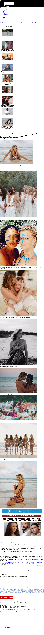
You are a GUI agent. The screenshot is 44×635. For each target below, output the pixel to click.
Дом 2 (36, 588)
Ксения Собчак (3, 590)
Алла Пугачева (23, 584)
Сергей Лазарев (3, 593)
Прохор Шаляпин (25, 592)
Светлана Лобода (40, 592)
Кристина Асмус (33, 589)
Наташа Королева (24, 591)
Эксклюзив (5, 9)
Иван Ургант (2, 589)
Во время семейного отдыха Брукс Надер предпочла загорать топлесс (7, 61)
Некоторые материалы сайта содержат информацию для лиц (23, 609)
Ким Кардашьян (27, 589)
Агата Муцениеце (3, 584)
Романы (4, 13)
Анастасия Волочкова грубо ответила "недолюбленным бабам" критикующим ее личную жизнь (12, 563)
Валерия (10, 587)
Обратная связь (3, 605)
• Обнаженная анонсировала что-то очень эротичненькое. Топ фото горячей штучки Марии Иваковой (20, 546)
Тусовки (4, 15)
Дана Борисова (3, 588)
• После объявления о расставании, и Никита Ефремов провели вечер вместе (16, 551)
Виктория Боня (22, 587)
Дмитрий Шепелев (31, 588)
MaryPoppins (2, 568)
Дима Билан (18, 588)
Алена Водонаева (10, 584)
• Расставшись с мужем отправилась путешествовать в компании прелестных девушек (18, 542)
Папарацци (5, 11)
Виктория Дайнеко (28, 587)
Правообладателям (7, 609)
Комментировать (40, 565)
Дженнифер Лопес (9, 588)
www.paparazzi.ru (3, 601)
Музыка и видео (6, 18)
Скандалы (4, 12)
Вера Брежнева (15, 587)
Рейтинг (36, 22)
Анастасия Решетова (4, 585)
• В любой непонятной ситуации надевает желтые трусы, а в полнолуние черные (17, 540)
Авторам (2, 609)
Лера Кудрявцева (16, 590)
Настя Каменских (17, 591)
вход (1, 1)
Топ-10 (4, 16)
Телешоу (4, 19)
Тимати (7, 593)
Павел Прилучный (10, 592)
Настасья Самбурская (10, 591)
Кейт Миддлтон (20, 589)
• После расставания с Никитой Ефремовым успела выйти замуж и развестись (16, 544)
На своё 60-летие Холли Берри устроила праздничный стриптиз (7, 94)
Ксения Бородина (40, 589)
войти (8, 6)
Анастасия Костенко (40, 584)
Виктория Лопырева (36, 587)
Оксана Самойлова (40, 591)
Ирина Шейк (14, 589)
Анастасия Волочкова (31, 584)
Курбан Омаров (10, 590)
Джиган (14, 588)
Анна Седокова (31, 585)
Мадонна (21, 590)
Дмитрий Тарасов (24, 588)
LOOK (4, 17)
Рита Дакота (34, 592)
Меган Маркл (3, 591)
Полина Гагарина (18, 592)
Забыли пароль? (3, 6)
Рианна (30, 592)
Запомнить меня (8, 5)
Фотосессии (5, 10)
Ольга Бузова (3, 592)
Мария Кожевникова (40, 590)
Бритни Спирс (6, 587)
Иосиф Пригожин (8, 589)
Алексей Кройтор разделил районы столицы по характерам (7, 116)
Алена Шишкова (17, 584)
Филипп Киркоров (13, 593)
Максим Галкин (33, 590)
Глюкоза (42, 587)
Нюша (35, 591)
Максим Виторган (26, 590)
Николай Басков (31, 591)
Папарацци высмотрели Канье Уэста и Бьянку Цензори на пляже (7, 72)
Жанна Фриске (41, 588)
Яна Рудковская (20, 593)
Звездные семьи (5, 14)
